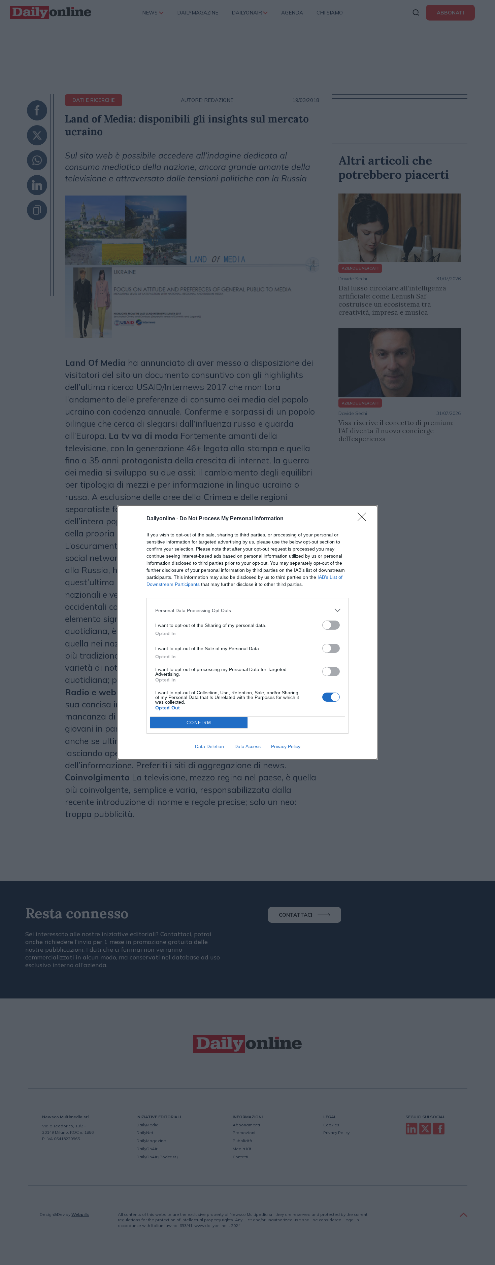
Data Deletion (209, 746)
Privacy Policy (285, 746)
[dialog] (247, 632)
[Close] (364, 519)
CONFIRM (199, 722)
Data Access (247, 746)
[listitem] (247, 610)
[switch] (331, 625)
